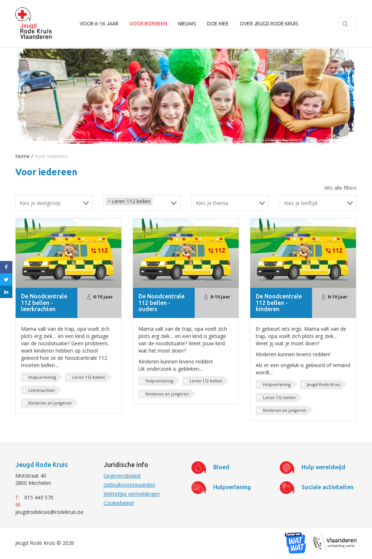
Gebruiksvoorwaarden (129, 484)
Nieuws (187, 24)
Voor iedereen (148, 24)
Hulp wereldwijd (323, 467)
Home (22, 156)
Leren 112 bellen (88, 377)
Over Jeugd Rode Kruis (269, 24)
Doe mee (218, 24)
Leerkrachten (41, 390)
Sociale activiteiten (327, 487)
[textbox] (58, 203)
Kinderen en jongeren (50, 403)
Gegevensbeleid (122, 475)
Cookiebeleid (119, 502)
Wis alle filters (340, 187)
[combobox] (54, 203)
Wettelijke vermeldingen (132, 493)
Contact (91, 71)
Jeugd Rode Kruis (323, 384)
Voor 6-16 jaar (99, 24)
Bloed (221, 467)
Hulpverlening (42, 377)
